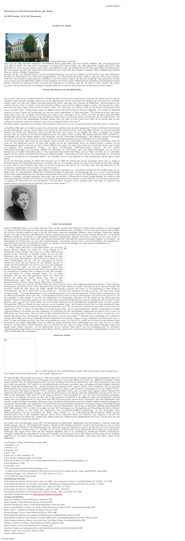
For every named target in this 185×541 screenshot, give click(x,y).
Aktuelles (117, 6)
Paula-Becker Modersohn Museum (47, 494)
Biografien (109, 6)
